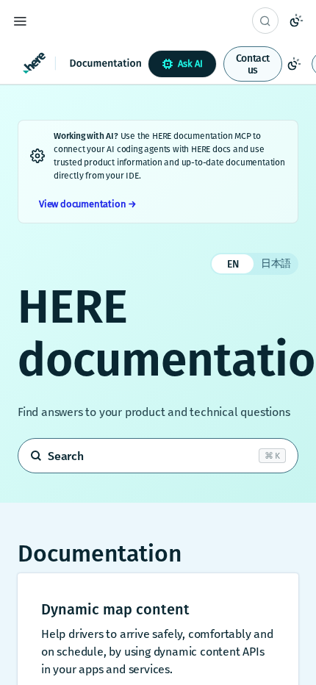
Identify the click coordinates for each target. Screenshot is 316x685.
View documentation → (88, 203)
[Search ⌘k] (265, 20)
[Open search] (158, 455)
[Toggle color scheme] (296, 20)
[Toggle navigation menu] (20, 20)
